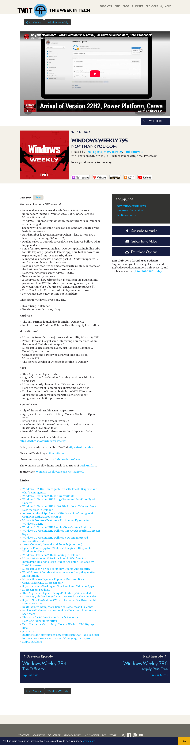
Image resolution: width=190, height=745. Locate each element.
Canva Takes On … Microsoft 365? (42, 583)
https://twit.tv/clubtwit (81, 447)
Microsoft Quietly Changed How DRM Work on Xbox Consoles (59, 596)
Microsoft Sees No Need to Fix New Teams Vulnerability (56, 569)
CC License (54, 735)
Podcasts (106, 6)
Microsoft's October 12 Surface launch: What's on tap (54, 558)
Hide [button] (184, 741)
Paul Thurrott (133, 152)
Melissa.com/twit (127, 215)
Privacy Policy (73, 735)
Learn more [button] (88, 741)
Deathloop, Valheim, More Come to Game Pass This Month (57, 607)
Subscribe (137, 6)
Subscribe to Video (144, 241)
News (38, 197)
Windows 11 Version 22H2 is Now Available (48, 496)
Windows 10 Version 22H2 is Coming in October (51, 555)
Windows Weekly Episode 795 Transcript (60, 471)
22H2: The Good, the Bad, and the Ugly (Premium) (52, 544)
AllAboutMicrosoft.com (67, 459)
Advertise (38, 735)
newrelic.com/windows (131, 206)
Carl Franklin (88, 465)
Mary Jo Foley (113, 152)
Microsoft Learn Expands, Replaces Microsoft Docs (53, 579)
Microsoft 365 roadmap (36, 589)
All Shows (35, 22)
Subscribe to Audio (144, 231)
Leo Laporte (94, 152)
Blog (126, 6)
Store (113, 735)
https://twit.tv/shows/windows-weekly (42, 441)
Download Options (144, 252)
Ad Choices (92, 735)
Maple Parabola (32, 641)
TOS (104, 735)
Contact (23, 735)
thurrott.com (57, 453)
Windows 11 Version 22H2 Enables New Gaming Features (56, 527)
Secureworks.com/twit (131, 210)
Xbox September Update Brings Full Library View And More (58, 593)
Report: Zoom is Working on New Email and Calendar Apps (58, 586)
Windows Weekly (57, 22)
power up (28, 631)
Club (117, 6)
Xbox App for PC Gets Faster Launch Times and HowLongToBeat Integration (50, 619)
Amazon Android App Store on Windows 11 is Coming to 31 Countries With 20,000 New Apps (57, 515)
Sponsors (152, 6)
